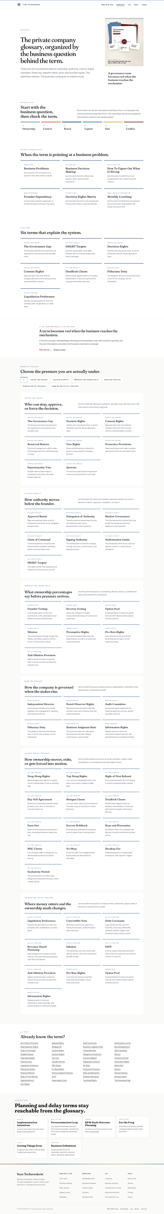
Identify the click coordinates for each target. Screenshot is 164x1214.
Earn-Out (55, 1058)
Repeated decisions (112, 1192)
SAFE (54, 1076)
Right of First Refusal (29, 1076)
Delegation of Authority (92, 1054)
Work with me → (45, 349)
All (24, 379)
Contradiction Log (111, 1197)
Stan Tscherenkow (30, 1174)
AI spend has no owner (113, 1188)
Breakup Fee (57, 1047)
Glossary (85, 1192)
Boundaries (132, 1188)
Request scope (59, 349)
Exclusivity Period (121, 1058)
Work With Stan (107, 5)
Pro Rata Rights (58, 1069)
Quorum (117, 1069)
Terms (130, 1197)
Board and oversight (112, 379)
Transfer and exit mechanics (34, 386)
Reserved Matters (28, 1073)
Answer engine (87, 1188)
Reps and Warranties (91, 1073)
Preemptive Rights (28, 1069)
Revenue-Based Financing (62, 1073)
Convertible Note (89, 1050)
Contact (144, 1209)
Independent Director (91, 1062)
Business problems (89, 1183)
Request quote (65, 1192)
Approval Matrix (58, 1043)
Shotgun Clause (120, 1076)
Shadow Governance (91, 1076)
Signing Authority (27, 1080)
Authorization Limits (122, 1043)
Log (129, 5)
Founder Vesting (58, 1062)
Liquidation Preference (29, 1065)
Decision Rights (58, 1054)
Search (144, 5)
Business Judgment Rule (93, 1047)
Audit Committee (90, 1043)
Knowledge (120, 5)
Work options (64, 1188)
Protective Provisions (91, 1069)
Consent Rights (58, 1050)
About (136, 5)
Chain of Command (28, 1050)
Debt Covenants (120, 1050)
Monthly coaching (66, 1183)
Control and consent (39, 379)
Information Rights (121, 1062)
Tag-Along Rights (90, 1080)
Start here (63, 1178)
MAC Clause (56, 1065)
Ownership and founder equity (86, 379)
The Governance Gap (122, 1080)
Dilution (117, 1054)
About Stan (132, 1178)
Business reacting (111, 1183)
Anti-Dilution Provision (29, 1043)
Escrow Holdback (90, 1058)
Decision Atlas (87, 1197)
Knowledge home (88, 1178)
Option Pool (118, 1065)
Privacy (130, 1192)
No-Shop (86, 1065)
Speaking (63, 1197)
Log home (108, 1178)
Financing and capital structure (64, 386)
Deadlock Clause (27, 1054)
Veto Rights (25, 1084)
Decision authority (61, 379)
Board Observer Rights (29, 1047)
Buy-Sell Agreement (122, 1047)
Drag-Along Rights (28, 1058)
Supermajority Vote (59, 1080)
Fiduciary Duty (26, 1062)
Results (130, 1183)
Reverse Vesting (120, 1073)
